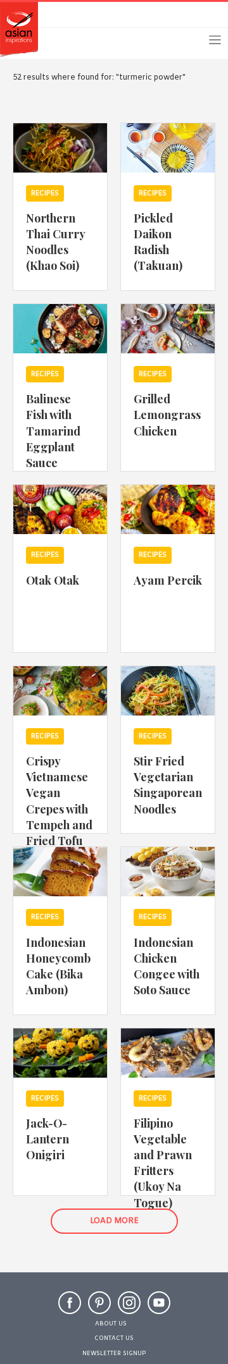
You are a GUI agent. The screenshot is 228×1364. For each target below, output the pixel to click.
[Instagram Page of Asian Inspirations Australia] (129, 1296)
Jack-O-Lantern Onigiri (47, 1139)
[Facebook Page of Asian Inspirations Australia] (69, 1296)
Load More (114, 1221)
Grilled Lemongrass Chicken (167, 414)
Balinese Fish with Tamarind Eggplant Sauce (53, 430)
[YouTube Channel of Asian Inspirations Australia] (159, 1296)
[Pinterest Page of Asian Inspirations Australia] (99, 1296)
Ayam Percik (168, 580)
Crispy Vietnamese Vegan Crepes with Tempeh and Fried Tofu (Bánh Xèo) (59, 808)
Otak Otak (52, 580)
